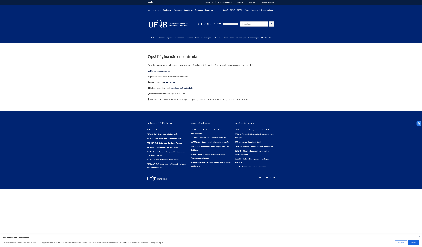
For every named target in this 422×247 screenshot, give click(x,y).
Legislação (252, 2)
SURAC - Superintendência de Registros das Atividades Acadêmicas (208, 156)
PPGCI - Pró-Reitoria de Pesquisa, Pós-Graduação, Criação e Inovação (166, 153)
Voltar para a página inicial (159, 71)
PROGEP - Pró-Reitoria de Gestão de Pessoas (164, 143)
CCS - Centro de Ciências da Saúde (248, 142)
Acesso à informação (225, 2)
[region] (211, 240)
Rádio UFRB (217, 24)
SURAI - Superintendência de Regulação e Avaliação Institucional (211, 164)
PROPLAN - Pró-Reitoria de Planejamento (163, 160)
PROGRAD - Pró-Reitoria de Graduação (162, 147)
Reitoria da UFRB (153, 130)
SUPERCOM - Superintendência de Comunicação (210, 142)
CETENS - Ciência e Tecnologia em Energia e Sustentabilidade (252, 152)
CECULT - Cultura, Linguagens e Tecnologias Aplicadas (252, 160)
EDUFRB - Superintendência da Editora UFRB (208, 138)
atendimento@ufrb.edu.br (182, 88)
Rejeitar (401, 243)
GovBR (150, 2)
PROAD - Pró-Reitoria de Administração (162, 134)
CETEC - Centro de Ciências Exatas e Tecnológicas (254, 146)
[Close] (419, 236)
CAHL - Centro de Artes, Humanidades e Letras (253, 130)
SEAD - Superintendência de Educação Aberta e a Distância (210, 148)
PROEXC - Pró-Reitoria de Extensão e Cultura (164, 139)
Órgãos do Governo (267, 2)
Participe (240, 2)
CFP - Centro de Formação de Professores (251, 167)
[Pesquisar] (271, 24)
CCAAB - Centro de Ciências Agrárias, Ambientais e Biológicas (255, 136)
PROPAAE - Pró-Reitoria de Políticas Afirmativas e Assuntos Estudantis (166, 166)
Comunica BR (209, 2)
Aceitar (413, 243)
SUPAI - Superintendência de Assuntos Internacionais (206, 131)
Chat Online (169, 82)
